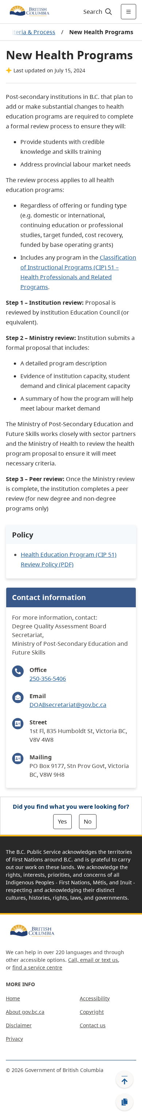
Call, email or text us (93, 959)
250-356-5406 (47, 679)
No (88, 821)
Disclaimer (19, 1025)
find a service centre (37, 967)
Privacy (14, 1038)
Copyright (92, 1011)
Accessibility (95, 998)
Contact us (93, 1025)
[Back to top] (124, 1079)
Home (13, 998)
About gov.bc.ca (25, 1011)
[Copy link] (124, 1102)
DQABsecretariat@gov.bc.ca (67, 705)
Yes (62, 821)
